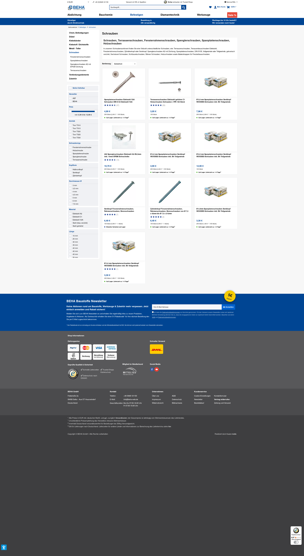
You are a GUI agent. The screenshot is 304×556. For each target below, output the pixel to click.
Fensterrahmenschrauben (80, 56)
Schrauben (74, 52)
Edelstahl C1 (77, 216)
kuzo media (231, 434)
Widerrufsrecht (157, 403)
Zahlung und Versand (222, 403)
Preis (71, 107)
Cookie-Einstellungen (202, 395)
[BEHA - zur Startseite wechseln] (84, 8)
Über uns (155, 395)
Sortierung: (106, 63)
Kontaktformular (220, 395)
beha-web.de (72, 27)
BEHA (75, 101)
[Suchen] (183, 7)
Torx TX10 (77, 125)
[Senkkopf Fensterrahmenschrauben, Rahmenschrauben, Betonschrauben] (123, 192)
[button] (4, 547)
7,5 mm (75, 204)
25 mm (75, 239)
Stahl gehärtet (78, 226)
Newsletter (198, 399)
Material (72, 209)
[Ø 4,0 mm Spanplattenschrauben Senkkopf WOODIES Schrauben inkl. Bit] (169, 137)
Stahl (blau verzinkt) (80, 223)
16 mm (75, 235)
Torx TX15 (77, 128)
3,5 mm (75, 188)
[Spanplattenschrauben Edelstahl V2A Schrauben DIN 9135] (123, 82)
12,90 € (89, 114)
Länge (71, 231)
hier (169, 426)
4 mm (75, 191)
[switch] (296, 542)
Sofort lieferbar (79, 88)
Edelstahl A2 (77, 213)
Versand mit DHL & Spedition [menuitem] (136, 2)
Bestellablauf (199, 403)
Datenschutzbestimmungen (171, 312)
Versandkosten (121, 418)
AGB (153, 317)
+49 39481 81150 (130, 395)
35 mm (75, 245)
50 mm (75, 257)
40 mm (75, 248)
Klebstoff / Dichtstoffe (79, 44)
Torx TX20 (77, 131)
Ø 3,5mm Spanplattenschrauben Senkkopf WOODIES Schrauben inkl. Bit (213, 210)
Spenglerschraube (79, 156)
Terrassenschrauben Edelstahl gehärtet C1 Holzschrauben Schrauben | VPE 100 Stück (167, 100)
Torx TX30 (77, 137)
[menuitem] (107, 1)
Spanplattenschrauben (79, 60)
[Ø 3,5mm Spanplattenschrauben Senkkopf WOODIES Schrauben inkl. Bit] (216, 192)
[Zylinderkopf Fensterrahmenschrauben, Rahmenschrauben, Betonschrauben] (169, 192)
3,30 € (80, 114)
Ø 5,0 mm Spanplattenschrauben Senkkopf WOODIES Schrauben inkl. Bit (213, 100)
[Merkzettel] (210, 7)
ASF (74, 98)
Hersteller (73, 94)
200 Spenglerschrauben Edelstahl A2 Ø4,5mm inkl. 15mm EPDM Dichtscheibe (122, 155)
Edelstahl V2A (78, 220)
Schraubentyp (75, 143)
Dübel (71, 36)
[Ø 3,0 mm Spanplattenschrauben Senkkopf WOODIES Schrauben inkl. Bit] (123, 246)
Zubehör (73, 78)
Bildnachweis (177, 403)
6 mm (75, 201)
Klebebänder (75, 40)
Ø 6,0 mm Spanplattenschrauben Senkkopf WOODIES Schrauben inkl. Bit (213, 155)
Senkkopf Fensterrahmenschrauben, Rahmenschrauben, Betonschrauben (119, 210)
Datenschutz (177, 399)
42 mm (75, 251)
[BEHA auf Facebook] (152, 371)
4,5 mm (75, 194)
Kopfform (73, 165)
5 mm (75, 197)
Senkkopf (76, 172)
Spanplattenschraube (81, 153)
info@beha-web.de (131, 399)
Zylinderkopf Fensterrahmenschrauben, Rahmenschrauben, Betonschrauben (169, 211)
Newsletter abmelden (156, 325)
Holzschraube (78, 150)
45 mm (75, 254)
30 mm (75, 242)
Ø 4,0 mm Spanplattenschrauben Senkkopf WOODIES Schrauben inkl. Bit (167, 155)
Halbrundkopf (78, 169)
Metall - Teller (75, 48)
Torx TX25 (77, 134)
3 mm (75, 185)
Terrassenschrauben (78, 70)
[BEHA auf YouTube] (156, 371)
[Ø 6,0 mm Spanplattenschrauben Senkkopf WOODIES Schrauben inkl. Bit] (216, 137)
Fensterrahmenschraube (82, 147)
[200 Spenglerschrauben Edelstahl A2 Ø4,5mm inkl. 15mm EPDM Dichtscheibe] (123, 137)
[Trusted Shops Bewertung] (74, 373)
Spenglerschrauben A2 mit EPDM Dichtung (80, 65)
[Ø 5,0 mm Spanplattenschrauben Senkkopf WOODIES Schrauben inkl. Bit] (216, 82)
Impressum (156, 399)
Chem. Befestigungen (79, 32)
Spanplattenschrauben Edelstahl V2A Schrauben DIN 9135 (119, 100)
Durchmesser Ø (75, 181)
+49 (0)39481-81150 (101, 2)
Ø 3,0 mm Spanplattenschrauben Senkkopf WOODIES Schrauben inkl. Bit (121, 264)
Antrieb (72, 121)
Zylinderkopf (77, 175)
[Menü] (300, 527)
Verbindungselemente (79, 74)
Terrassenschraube (80, 159)
